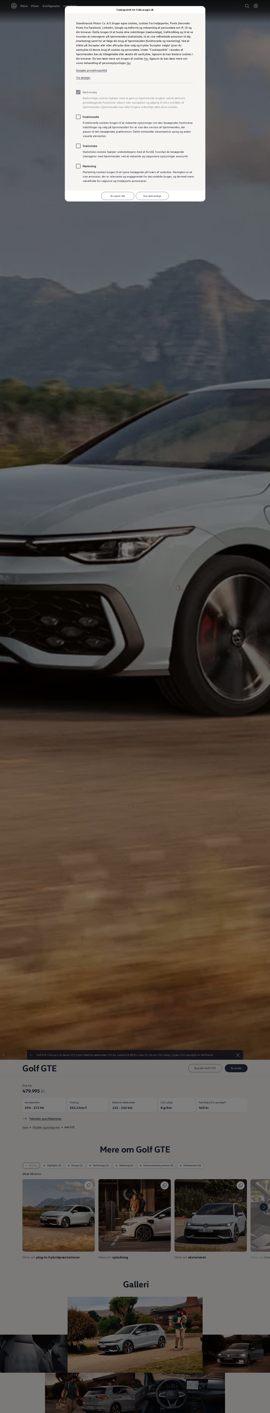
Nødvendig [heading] (90, 92)
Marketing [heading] (89, 166)
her (146, 58)
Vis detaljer (83, 77)
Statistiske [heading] (90, 146)
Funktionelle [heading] (91, 117)
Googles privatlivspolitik (91, 70)
